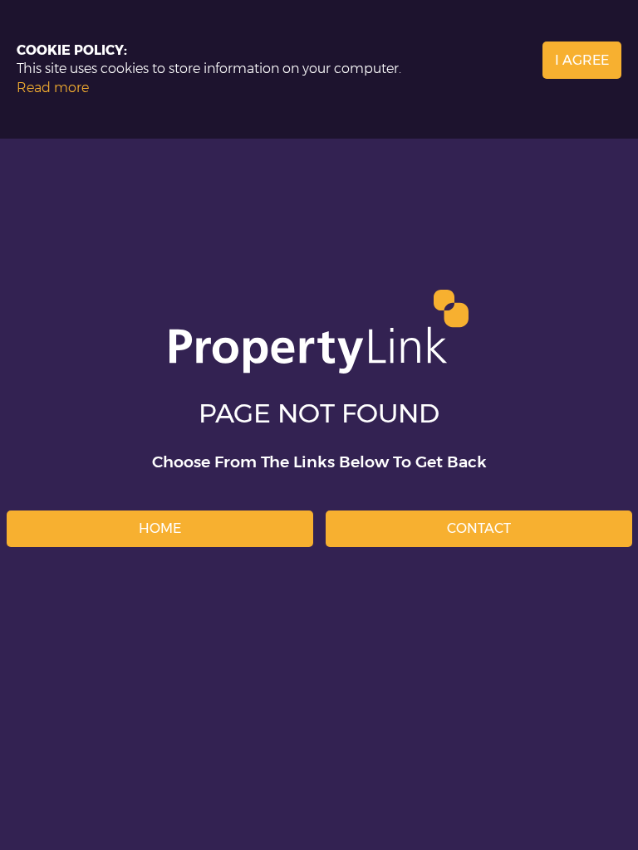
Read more (53, 87)
